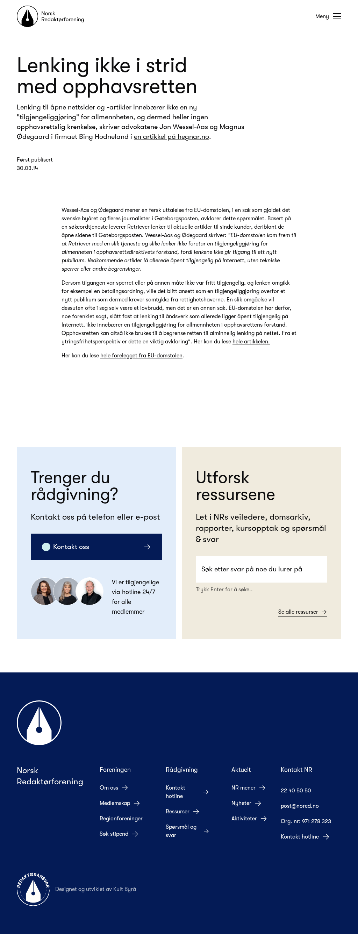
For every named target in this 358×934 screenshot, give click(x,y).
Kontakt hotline (175, 792)
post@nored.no (300, 806)
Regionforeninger (121, 818)
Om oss (109, 788)
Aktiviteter (244, 818)
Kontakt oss (71, 547)
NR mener (243, 788)
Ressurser (177, 811)
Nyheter (241, 803)
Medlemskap (115, 803)
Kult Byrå (124, 889)
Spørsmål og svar (181, 831)
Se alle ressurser (298, 612)
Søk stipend (114, 834)
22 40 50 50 (296, 790)
